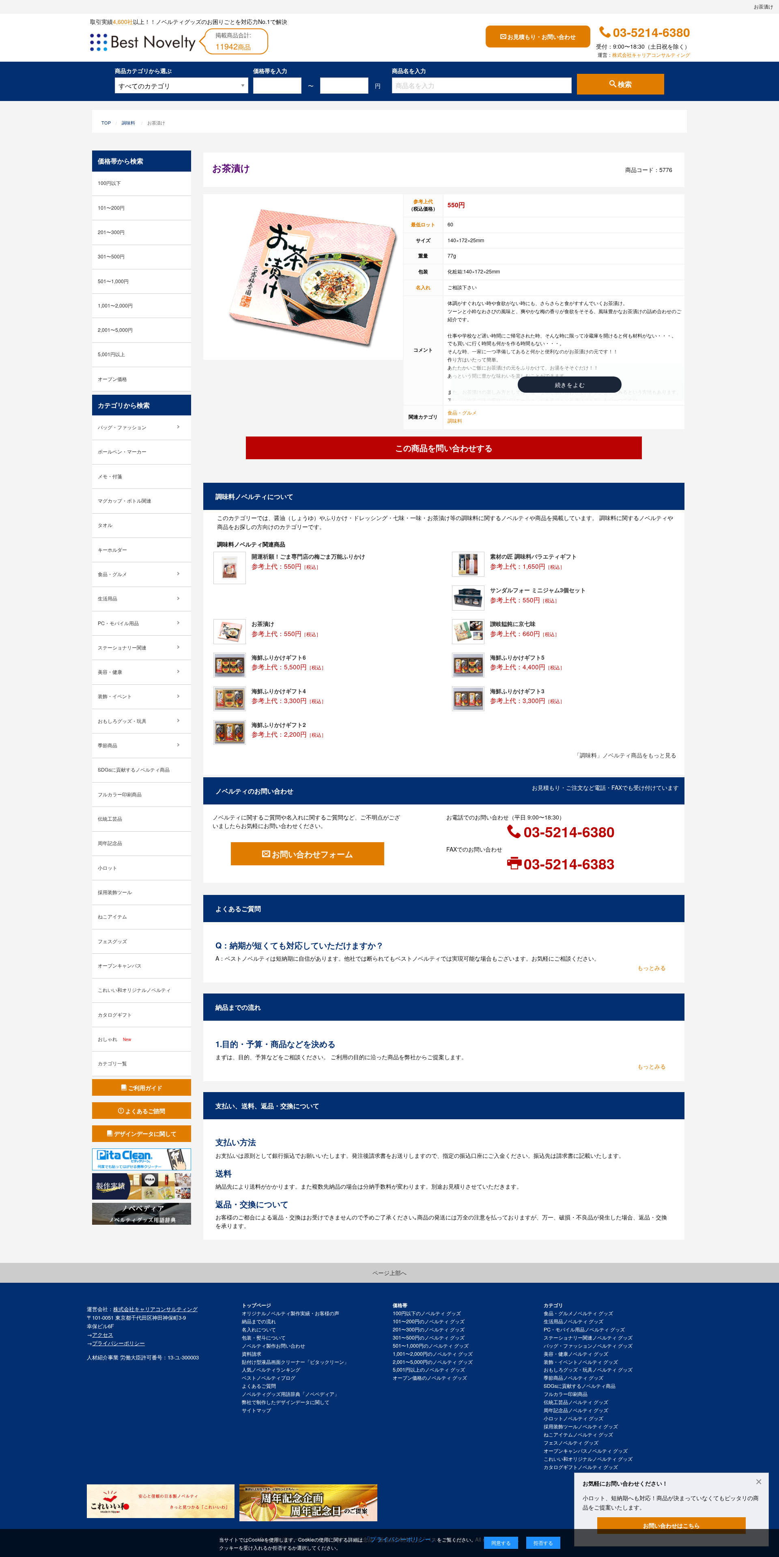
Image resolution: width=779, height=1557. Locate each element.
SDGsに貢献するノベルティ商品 (134, 769)
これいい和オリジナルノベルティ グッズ (588, 1458)
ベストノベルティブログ (268, 1377)
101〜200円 (111, 207)
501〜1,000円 (113, 281)
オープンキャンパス (120, 965)
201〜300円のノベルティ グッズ (429, 1329)
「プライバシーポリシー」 (400, 1539)
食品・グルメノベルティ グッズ (578, 1313)
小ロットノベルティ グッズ (573, 1418)
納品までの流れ (259, 1321)
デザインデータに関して (145, 1133)
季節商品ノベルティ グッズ (573, 1377)
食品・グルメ (462, 412)
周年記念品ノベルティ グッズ (576, 1410)
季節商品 (107, 745)
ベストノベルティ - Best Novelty (143, 44)
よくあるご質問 (259, 1385)
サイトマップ (256, 1410)
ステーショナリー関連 (122, 647)
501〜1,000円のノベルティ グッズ (431, 1345)
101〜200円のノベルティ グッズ (429, 1321)
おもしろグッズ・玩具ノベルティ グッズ (588, 1369)
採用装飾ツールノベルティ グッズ (581, 1426)
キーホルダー (112, 549)
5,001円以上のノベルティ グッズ (429, 1369)
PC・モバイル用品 (118, 623)
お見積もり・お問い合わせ (542, 36)
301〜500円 (111, 256)
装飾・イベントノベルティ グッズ (581, 1362)
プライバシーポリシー (118, 1343)
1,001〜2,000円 (115, 305)
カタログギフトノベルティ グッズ (581, 1467)
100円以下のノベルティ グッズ (427, 1313)
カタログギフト (115, 1014)
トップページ (256, 1305)
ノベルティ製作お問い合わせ (273, 1345)
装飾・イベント (115, 696)
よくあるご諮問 (145, 1111)
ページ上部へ (389, 1273)
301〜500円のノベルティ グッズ (429, 1337)
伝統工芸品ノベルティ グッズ (576, 1402)
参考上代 (423, 201)
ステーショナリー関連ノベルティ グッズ (588, 1337)
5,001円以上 (111, 354)
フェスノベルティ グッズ (571, 1442)
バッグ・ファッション (122, 427)
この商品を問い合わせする (444, 448)
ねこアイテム (112, 916)
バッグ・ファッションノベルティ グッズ (588, 1345)
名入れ (423, 287)
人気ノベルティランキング (271, 1369)
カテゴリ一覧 (112, 1063)
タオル (105, 525)
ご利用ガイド (145, 1088)
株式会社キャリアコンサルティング (651, 54)
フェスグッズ (112, 941)
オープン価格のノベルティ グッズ (430, 1377)
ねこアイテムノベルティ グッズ (578, 1434)
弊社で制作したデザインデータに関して (285, 1402)
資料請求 (251, 1353)
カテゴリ (553, 1305)
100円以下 (109, 183)
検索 (625, 84)
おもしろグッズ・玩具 (122, 721)
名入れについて (259, 1329)
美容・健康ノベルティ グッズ (576, 1353)
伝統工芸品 (110, 818)
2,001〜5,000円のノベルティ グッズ (433, 1362)
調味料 (128, 122)
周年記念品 (110, 843)
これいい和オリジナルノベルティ (134, 990)
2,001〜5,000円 (115, 329)
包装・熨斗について (264, 1337)
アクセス (102, 1334)
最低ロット (423, 224)
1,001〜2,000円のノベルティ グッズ (433, 1353)
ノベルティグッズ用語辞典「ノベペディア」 (290, 1394)
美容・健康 (110, 671)
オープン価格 (112, 379)
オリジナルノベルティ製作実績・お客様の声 (290, 1313)
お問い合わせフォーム (312, 854)
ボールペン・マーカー (122, 451)
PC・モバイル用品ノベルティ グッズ (584, 1329)
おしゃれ (114, 1039)
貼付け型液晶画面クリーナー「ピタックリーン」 (295, 1362)
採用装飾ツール (115, 892)
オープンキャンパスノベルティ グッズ (586, 1450)
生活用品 (107, 598)
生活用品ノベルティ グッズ (573, 1321)
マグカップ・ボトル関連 (124, 500)
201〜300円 (111, 232)
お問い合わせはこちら (671, 1525)
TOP (106, 122)
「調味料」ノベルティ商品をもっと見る (625, 755)
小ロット (107, 867)
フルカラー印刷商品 (120, 794)
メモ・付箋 (110, 476)
